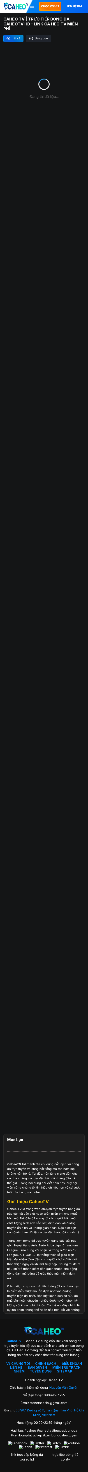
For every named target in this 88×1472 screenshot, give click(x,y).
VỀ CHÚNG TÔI (18, 1364)
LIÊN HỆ (16, 1367)
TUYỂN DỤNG (41, 1371)
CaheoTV (14, 1164)
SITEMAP (64, 1371)
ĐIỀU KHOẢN (72, 1364)
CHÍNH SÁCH (45, 1364)
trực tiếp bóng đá (65, 1454)
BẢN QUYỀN (37, 1367)
